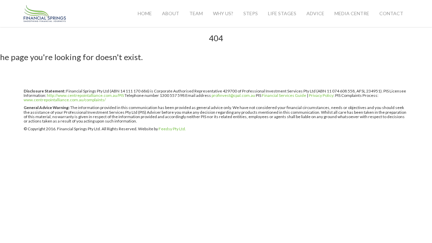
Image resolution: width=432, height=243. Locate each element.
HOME (145, 13)
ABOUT (170, 13)
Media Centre (351, 13)
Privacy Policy (321, 95)
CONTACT (391, 13)
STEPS (250, 13)
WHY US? (223, 13)
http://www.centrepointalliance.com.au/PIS (85, 95)
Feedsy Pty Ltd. (172, 128)
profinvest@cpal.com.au (233, 95)
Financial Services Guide (284, 95)
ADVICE (315, 13)
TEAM (196, 13)
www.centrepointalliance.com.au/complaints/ (65, 99)
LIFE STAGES (282, 13)
